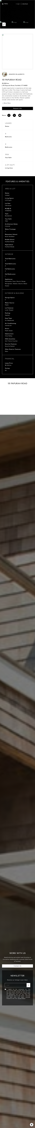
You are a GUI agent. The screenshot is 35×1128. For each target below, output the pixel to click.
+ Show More (7, 103)
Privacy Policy (21, 998)
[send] (28, 985)
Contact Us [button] (17, 966)
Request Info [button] (17, 108)
